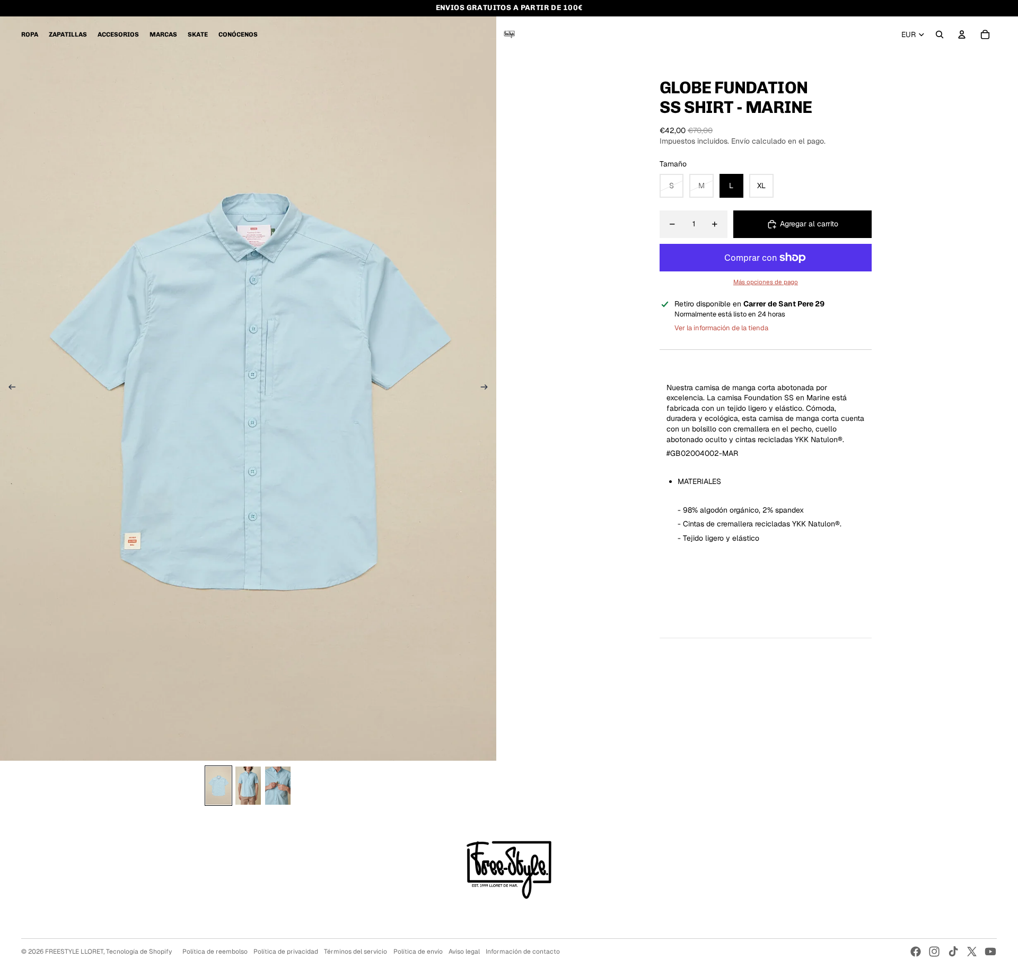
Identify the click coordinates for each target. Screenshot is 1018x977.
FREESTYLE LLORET (74, 951)
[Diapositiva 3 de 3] (278, 786)
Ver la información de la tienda (721, 327)
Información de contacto (523, 951)
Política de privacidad (285, 951)
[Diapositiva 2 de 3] (248, 786)
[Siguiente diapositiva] (487, 388)
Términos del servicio (355, 951)
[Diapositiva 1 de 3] (218, 786)
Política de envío (418, 951)
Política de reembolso (215, 951)
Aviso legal (464, 951)
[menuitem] (29, 34)
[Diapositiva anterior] (8, 388)
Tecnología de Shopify (139, 951)
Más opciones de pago (765, 282)
